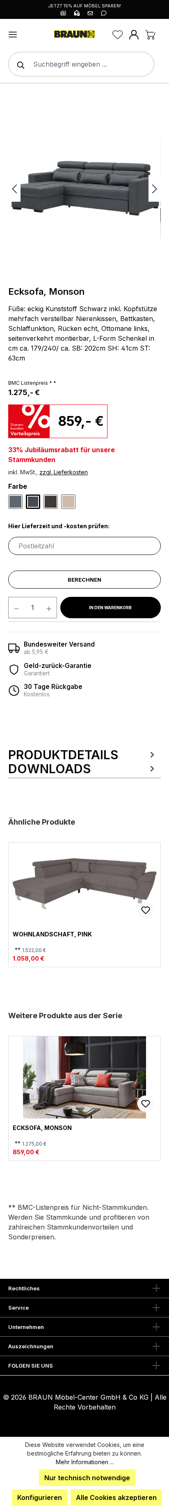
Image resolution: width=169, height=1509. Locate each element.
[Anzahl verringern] (16, 607)
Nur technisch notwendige (87, 1478)
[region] (84, 188)
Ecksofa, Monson (42, 1128)
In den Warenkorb (110, 607)
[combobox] (81, 64)
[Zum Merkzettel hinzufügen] (145, 910)
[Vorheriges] (14, 188)
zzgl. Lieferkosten (63, 472)
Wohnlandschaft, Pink (52, 934)
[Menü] (12, 34)
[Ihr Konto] (134, 34)
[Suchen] (19, 64)
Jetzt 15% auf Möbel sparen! (84, 6)
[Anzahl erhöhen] (49, 607)
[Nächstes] (154, 188)
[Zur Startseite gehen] (74, 34)
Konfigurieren (39, 1497)
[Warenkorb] (150, 34)
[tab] (82, 755)
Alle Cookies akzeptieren (116, 1497)
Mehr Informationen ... (85, 1461)
